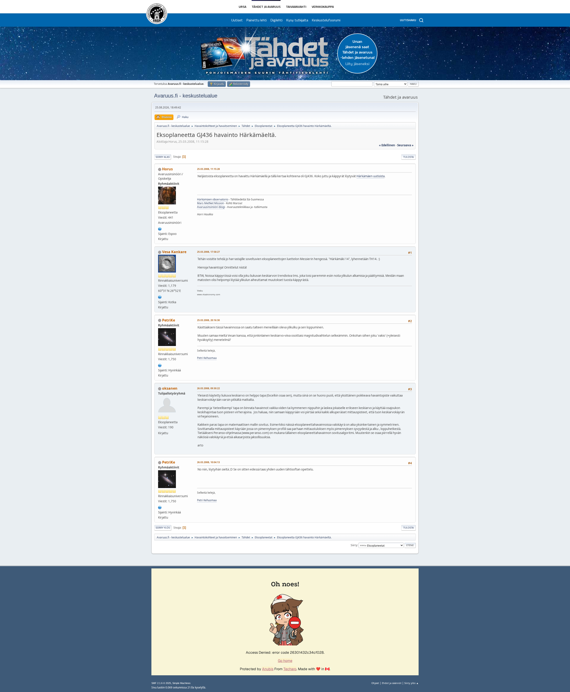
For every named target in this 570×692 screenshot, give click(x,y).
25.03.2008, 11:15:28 (208, 169)
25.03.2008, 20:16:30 (208, 320)
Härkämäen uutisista (370, 176)
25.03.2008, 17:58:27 (208, 251)
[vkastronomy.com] (160, 297)
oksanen (169, 388)
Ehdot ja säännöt (391, 683)
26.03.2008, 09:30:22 (208, 388)
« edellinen (387, 145)
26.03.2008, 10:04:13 (208, 462)
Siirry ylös (163, 527)
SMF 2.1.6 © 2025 (161, 683)
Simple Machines (181, 683)
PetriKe (168, 320)
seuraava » (405, 145)
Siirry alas (163, 157)
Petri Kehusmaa (207, 358)
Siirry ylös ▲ (411, 683)
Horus (167, 169)
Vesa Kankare (174, 251)
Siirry (354, 545)
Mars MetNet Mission (210, 203)
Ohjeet (375, 683)
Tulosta (408, 157)
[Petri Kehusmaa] (160, 365)
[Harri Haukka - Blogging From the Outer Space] (160, 228)
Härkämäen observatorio (212, 199)
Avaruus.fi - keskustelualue (185, 96)
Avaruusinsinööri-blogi (211, 207)
